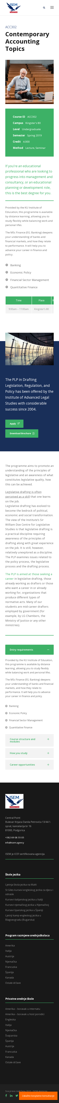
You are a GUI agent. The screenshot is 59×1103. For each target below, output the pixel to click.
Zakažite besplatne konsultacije (38, 1095)
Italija (8, 951)
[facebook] (6, 1096)
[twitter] (16, 1096)
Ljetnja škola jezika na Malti (21, 884)
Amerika (10, 945)
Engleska (10, 1019)
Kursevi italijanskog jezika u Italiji (24, 899)
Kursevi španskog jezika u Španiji (24, 910)
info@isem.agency (14, 842)
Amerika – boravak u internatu (22, 1009)
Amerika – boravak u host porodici (24, 1014)
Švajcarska (11, 1035)
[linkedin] (11, 1096)
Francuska (11, 967)
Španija (9, 972)
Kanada (9, 977)
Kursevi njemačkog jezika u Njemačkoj (27, 904)
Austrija (9, 956)
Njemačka (11, 961)
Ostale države (13, 983)
